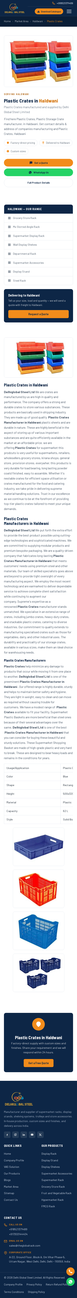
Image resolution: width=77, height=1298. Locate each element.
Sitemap (9, 1193)
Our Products (12, 1173)
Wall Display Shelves (25, 244)
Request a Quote (38, 314)
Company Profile (14, 1160)
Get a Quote (41, 162)
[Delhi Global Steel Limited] (14, 8)
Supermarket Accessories (28, 262)
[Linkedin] (24, 1134)
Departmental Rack (24, 253)
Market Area (21, 21)
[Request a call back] (70, 1271)
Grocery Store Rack (24, 218)
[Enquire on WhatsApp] (70, 1282)
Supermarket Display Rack (28, 235)
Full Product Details (38, 182)
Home (7, 21)
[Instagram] (15, 1134)
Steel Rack (19, 280)
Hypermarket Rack (52, 1199)
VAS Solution (11, 1166)
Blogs (7, 1180)
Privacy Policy (34, 1284)
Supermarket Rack (52, 1180)
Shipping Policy (36, 1291)
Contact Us (11, 1199)
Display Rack (48, 1153)
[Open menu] (69, 11)
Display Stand (21, 271)
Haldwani (38, 21)
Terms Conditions (14, 1291)
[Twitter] (40, 1134)
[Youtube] (32, 1134)
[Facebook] (7, 1134)
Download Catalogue (51, 11)
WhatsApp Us (41, 172)
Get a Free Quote (38, 1063)
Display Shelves (50, 1166)
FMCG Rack (48, 1206)
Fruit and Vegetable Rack (56, 1193)
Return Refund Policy (57, 1284)
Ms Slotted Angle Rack (26, 226)
